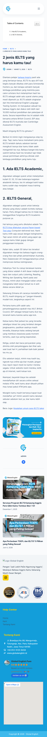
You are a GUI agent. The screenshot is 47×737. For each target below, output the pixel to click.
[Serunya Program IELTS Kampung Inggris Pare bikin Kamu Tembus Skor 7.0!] (23, 487)
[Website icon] (23, 462)
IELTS (30, 69)
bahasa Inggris (24, 77)
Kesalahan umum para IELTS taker (28, 408)
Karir (5, 621)
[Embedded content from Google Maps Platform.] (23, 703)
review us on (18, 675)
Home (5, 618)
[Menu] (39, 9)
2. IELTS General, (16, 35)
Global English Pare (21, 661)
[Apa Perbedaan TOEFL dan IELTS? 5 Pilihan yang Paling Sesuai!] (23, 525)
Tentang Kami (9, 624)
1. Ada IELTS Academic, (18, 31)
